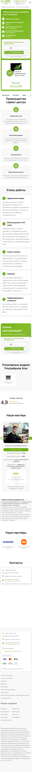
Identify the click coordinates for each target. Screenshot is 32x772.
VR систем (15, 714)
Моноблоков (15, 709)
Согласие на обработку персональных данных (15, 695)
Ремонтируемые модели (8, 689)
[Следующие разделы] (31, 95)
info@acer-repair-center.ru (12, 639)
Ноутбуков (4, 709)
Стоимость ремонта (7, 675)
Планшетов (4, 714)
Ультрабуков (16, 717)
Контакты (4, 681)
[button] (30, 438)
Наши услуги (5, 692)
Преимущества (5, 95)
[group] (8, 543)
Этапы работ (16, 95)
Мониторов (4, 717)
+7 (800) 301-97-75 (19, 1)
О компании (4, 687)
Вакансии (4, 684)
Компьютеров (5, 711)
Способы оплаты (6, 698)
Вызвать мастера (16, 449)
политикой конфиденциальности (16, 56)
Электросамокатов (6, 720)
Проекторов (15, 711)
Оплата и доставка (6, 678)
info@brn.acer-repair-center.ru (13, 576)
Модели (24, 95)
